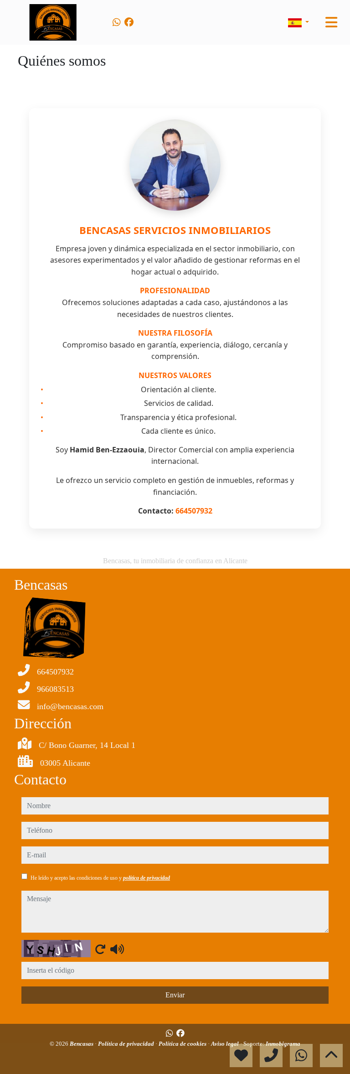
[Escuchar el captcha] (117, 949)
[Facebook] (129, 22)
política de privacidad (146, 878)
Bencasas (82, 1043)
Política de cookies (183, 1043)
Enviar (175, 995)
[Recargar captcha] (100, 949)
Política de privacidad (126, 1043)
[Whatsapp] (117, 22)
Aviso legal (225, 1043)
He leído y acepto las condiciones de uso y (100, 878)
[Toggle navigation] (331, 22)
